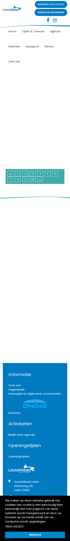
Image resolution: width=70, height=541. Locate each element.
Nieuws (49, 46)
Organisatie (16, 389)
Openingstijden (18, 456)
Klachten (14, 413)
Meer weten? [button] (15, 526)
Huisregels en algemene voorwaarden (34, 394)
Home (12, 31)
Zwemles (14, 46)
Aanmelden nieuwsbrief (50, 12)
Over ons (14, 61)
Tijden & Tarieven (33, 31)
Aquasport (32, 46)
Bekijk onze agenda (21, 435)
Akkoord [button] (35, 535)
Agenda (55, 31)
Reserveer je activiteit (51, 4)
